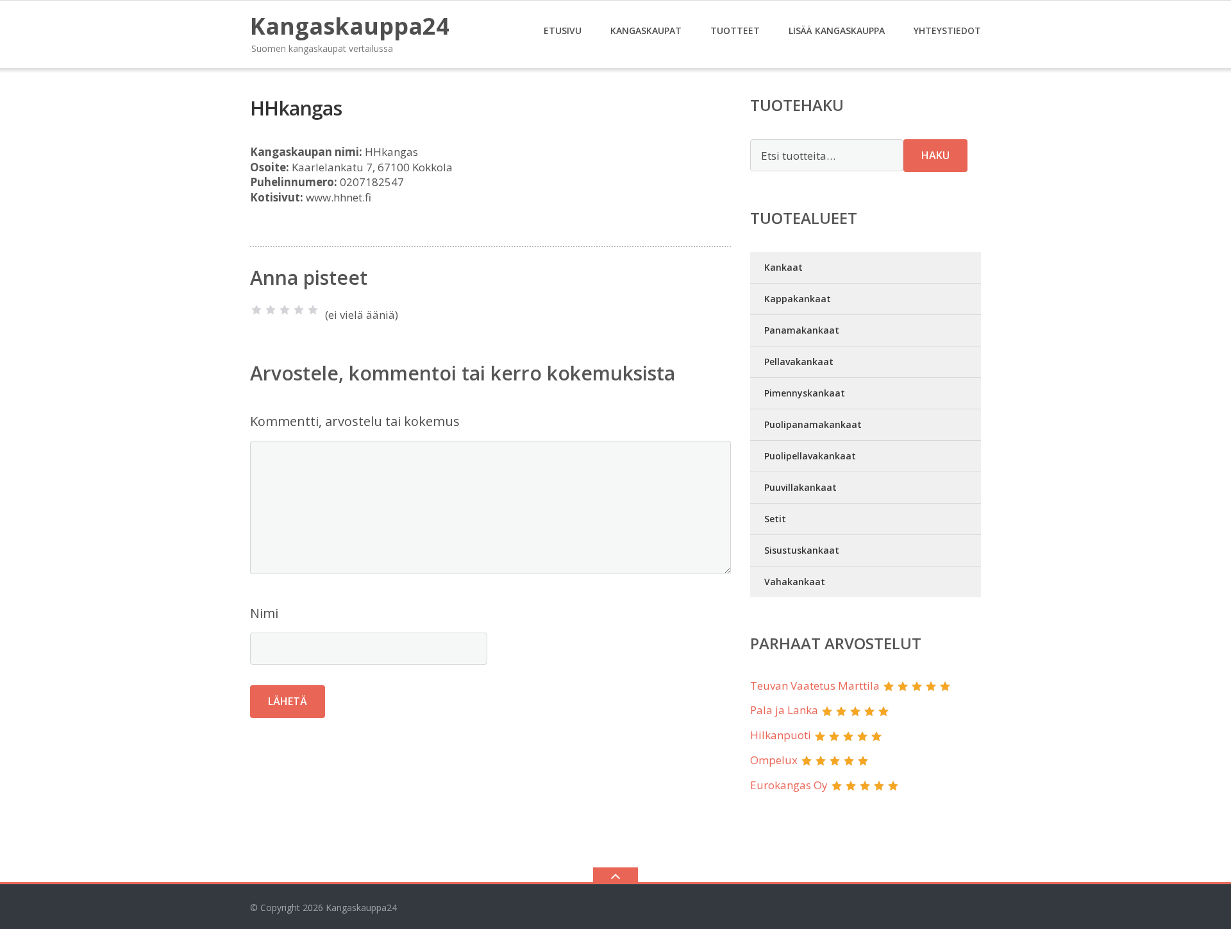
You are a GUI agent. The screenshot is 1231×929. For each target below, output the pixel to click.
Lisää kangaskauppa (837, 30)
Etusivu (563, 30)
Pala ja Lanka (784, 710)
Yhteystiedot (947, 30)
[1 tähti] (256, 309)
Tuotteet (735, 30)
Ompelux (774, 760)
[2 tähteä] (270, 309)
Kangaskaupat (646, 30)
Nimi (264, 613)
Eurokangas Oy (789, 785)
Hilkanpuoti (780, 735)
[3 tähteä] (284, 309)
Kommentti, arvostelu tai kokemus (355, 421)
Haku (935, 155)
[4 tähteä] (298, 309)
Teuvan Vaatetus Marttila (815, 685)
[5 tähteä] (312, 309)
